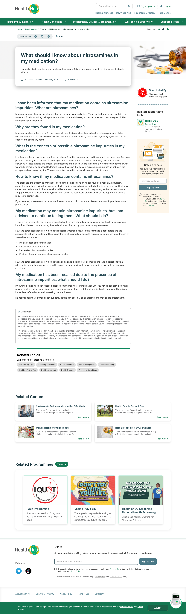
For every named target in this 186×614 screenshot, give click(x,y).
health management (86, 365)
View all (60, 464)
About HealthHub (23, 594)
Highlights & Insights (19, 21)
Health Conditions (52, 21)
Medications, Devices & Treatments (93, 21)
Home (19, 29)
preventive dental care (88, 370)
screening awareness (46, 365)
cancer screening (107, 365)
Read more (82, 417)
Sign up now (148, 6)
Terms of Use (115, 569)
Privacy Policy (150, 205)
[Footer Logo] (27, 550)
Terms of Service (116, 577)
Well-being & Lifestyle (137, 21)
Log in (167, 6)
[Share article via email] (35, 36)
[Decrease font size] (159, 29)
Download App (123, 12)
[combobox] (114, 6)
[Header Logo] (27, 9)
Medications (31, 29)
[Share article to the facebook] (48, 36)
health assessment (48, 370)
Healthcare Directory (144, 12)
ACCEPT (158, 608)
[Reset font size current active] (163, 29)
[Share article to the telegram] (42, 36)
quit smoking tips (26, 365)
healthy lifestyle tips (27, 370)
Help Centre (164, 12)
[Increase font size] (168, 29)
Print (61, 36)
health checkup (67, 370)
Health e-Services (104, 12)
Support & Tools (170, 21)
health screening (67, 365)
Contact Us (100, 594)
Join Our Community (45, 594)
